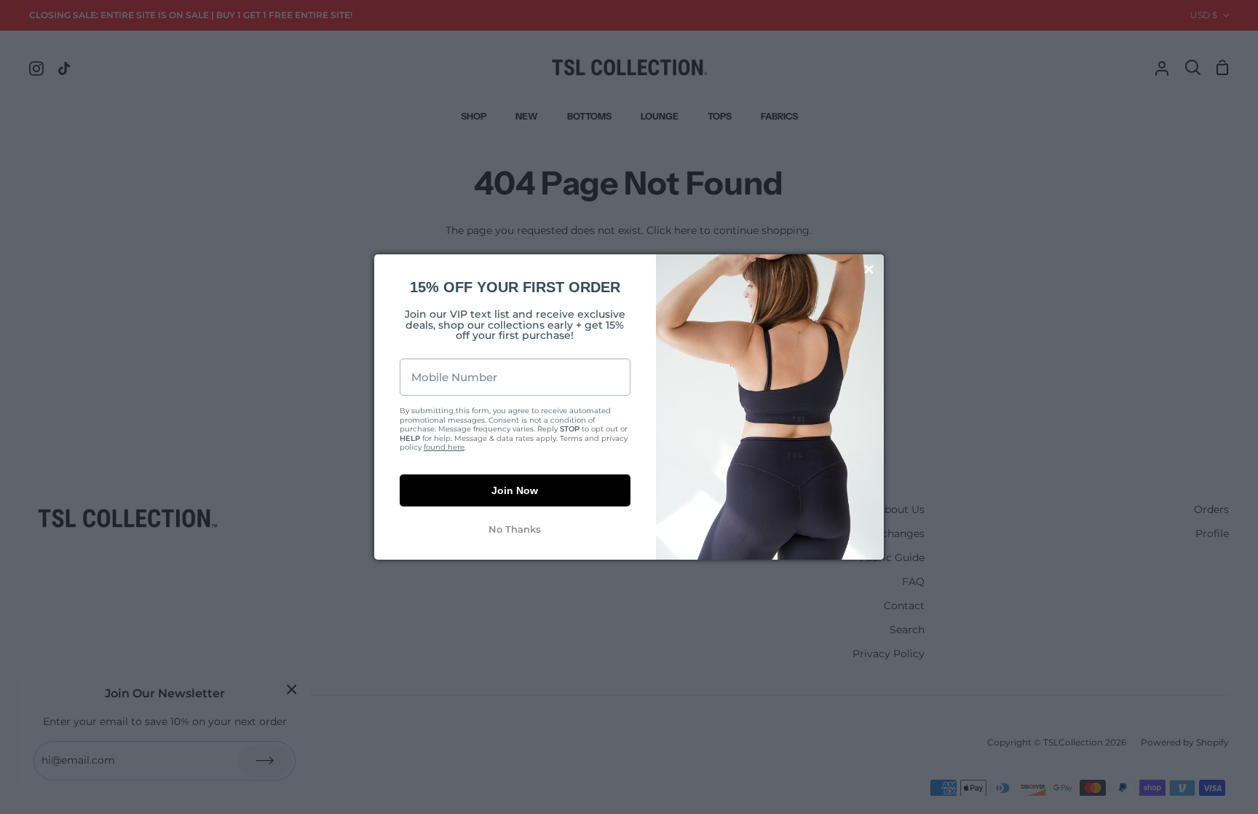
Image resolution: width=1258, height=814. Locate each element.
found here (444, 447)
